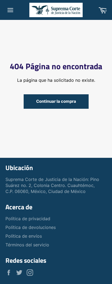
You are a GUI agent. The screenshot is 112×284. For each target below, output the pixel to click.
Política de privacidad (27, 218)
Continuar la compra (56, 101)
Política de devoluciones (30, 227)
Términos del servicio (27, 244)
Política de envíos (23, 236)
